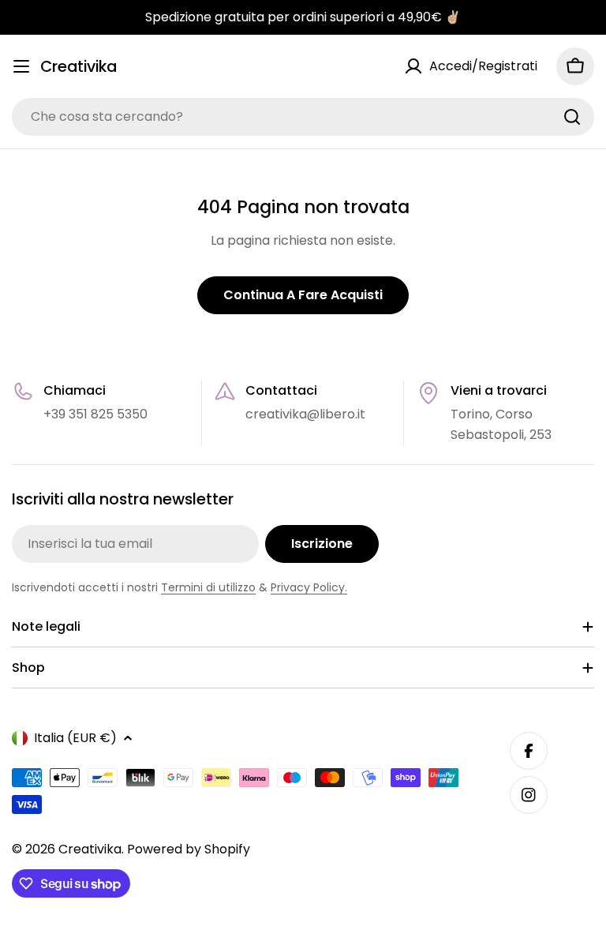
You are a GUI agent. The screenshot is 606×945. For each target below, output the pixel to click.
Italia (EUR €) (75, 738)
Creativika (78, 66)
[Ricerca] (572, 116)
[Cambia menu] (21, 66)
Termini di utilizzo (208, 587)
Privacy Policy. (309, 587)
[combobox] (303, 117)
